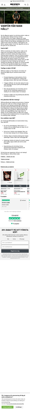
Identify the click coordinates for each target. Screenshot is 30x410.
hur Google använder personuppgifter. (15, 403)
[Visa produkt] (4, 188)
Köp (7, 186)
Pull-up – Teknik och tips (7, 162)
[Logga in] (4, 4)
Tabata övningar (5, 159)
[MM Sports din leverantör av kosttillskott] (15, 4)
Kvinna (14, 239)
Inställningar (19, 407)
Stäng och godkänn (7, 407)
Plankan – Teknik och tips (8, 156)
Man (8, 239)
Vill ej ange (21, 239)
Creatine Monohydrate (19, 191)
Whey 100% (3, 191)
